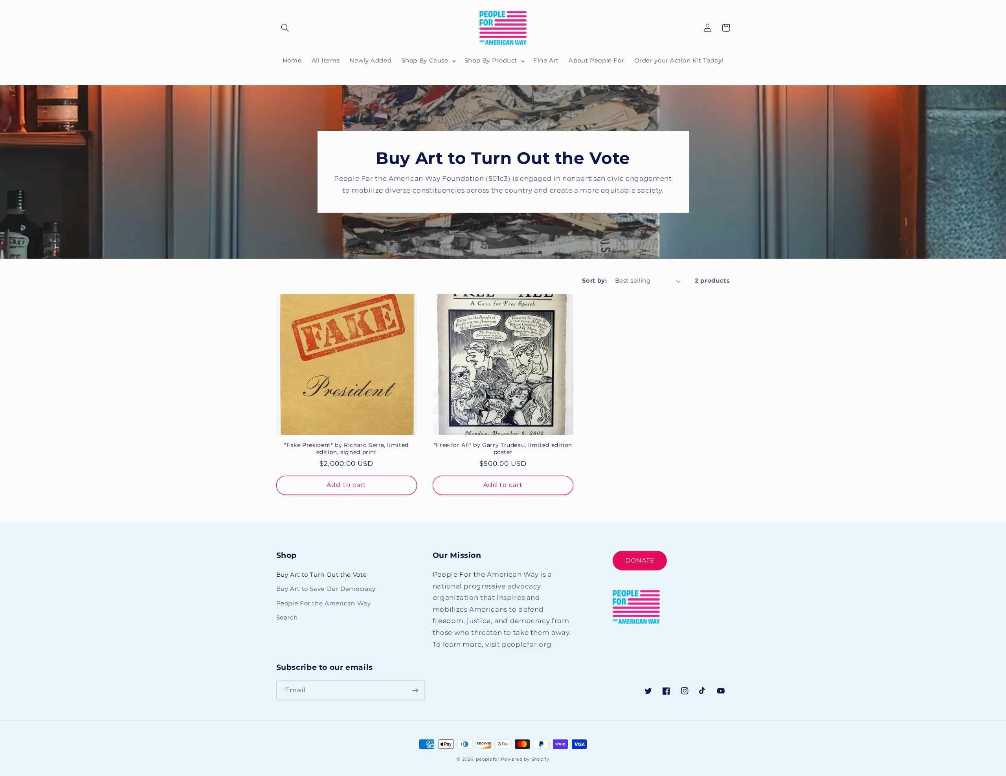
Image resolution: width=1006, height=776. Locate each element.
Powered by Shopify (525, 759)
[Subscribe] (415, 690)
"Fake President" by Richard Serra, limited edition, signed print (346, 448)
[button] (285, 28)
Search (287, 617)
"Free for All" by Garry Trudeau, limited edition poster (503, 448)
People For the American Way (323, 603)
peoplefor (487, 759)
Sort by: (594, 280)
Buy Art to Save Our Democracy (326, 588)
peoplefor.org (526, 644)
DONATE (640, 560)
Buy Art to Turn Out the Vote (321, 574)
